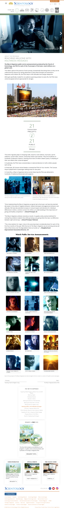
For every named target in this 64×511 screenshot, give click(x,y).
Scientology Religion (32, 497)
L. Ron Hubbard (8, 497)
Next (57, 380)
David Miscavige (19, 498)
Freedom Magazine (43, 500)
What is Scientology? (42, 497)
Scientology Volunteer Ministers (11, 500)
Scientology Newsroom (10, 498)
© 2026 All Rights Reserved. (17, 507)
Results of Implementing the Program (31, 416)
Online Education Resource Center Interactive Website (32, 410)
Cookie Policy (44, 507)
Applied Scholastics (30, 502)
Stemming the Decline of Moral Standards (31, 400)
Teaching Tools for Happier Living (12, 382)
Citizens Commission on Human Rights (36, 504)
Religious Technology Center (30, 498)
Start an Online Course (42, 498)
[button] (6, 33)
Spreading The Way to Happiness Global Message (31, 412)
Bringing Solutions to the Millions (31, 414)
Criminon (17, 502)
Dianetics (14, 497)
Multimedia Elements (31, 397)
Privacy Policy (38, 507)
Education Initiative (32, 399)
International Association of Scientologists (29, 500)
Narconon (23, 502)
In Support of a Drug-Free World (43, 502)
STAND (50, 500)
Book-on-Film (51, 382)
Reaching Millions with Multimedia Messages (32, 406)
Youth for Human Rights (21, 504)
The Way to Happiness (9, 502)
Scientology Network (22, 497)
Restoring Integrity (31, 395)
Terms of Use (50, 507)
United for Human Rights (10, 504)
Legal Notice (56, 507)
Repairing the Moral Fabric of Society (31, 402)
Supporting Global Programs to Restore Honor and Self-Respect (32, 392)
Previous (7, 380)
